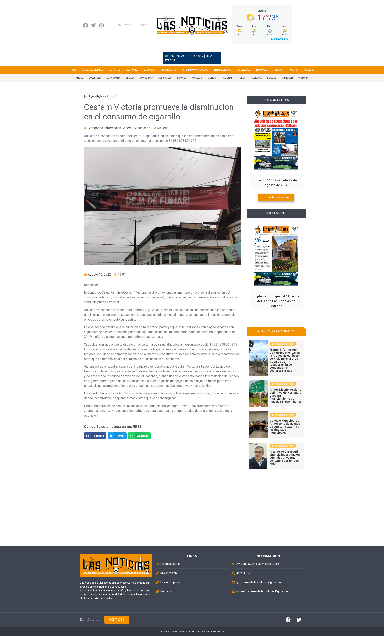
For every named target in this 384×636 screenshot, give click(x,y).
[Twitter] (93, 25)
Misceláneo (243, 70)
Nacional (261, 70)
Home (73, 70)
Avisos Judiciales (92, 70)
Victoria (303, 78)
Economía (132, 70)
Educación (150, 70)
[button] (95, 435)
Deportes (114, 70)
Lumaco (181, 78)
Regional (256, 78)
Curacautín (113, 78)
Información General (195, 70)
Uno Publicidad (217, 631)
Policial (278, 70)
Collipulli (95, 78)
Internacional (222, 70)
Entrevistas (169, 70)
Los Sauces (165, 78)
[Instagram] (101, 25)
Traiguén (287, 78)
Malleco (197, 78)
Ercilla (130, 78)
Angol (79, 78)
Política (293, 70)
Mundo (212, 78)
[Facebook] (85, 25)
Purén (241, 78)
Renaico (271, 78)
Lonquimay (146, 78)
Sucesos (309, 70)
